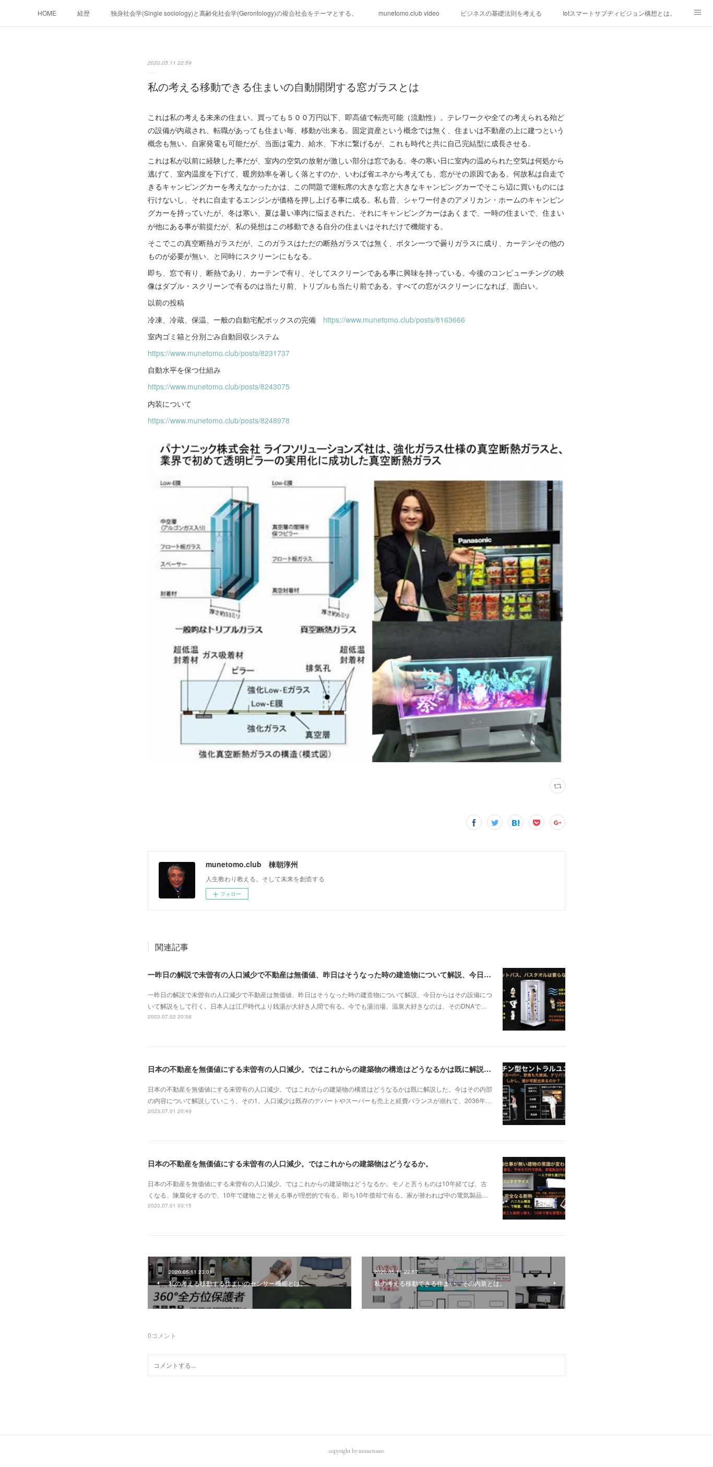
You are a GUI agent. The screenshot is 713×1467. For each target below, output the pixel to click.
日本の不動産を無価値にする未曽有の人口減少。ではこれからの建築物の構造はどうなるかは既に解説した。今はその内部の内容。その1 (373, 1068)
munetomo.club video (408, 12)
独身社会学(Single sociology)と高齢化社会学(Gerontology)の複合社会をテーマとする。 (234, 12)
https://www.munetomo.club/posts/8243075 (219, 386)
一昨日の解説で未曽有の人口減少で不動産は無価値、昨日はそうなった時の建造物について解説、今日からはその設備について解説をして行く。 (385, 974)
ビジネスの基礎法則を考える (501, 12)
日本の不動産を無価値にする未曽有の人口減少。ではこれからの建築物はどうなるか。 (290, 1163)
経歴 (83, 12)
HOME (47, 12)
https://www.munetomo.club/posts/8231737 (219, 353)
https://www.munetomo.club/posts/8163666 (394, 319)
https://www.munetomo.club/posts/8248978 (219, 420)
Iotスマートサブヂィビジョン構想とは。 (619, 12)
